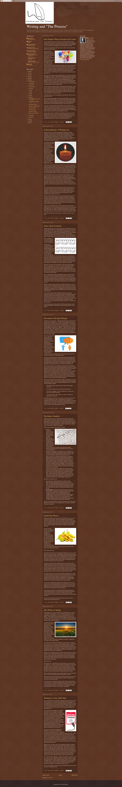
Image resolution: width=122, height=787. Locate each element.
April (30, 95)
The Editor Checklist (52, 416)
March (30, 97)
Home (60, 775)
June (30, 92)
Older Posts (75, 775)
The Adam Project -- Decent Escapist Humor (32, 55)
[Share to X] (68, 122)
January (30, 117)
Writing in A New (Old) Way (55, 698)
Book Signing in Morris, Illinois (33, 48)
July (30, 90)
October (30, 85)
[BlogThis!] (67, 122)
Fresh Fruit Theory (51, 515)
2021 (29, 80)
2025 (29, 73)
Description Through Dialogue (55, 318)
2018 (29, 122)
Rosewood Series (31, 47)
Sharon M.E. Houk (31, 61)
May (30, 93)
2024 (29, 74)
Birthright (30, 64)
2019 (29, 121)
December (31, 81)
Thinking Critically (31, 53)
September (31, 86)
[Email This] (66, 122)
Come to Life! (30, 65)
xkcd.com (30, 41)
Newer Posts (46, 775)
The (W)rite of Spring (52, 610)
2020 (29, 119)
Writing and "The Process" (47, 26)
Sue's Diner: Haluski (31, 39)
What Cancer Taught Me (32, 51)
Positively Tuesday (31, 44)
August (30, 88)
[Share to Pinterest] (71, 122)
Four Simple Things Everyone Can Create (60, 39)
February (30, 115)
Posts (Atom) (50, 777)
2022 (29, 78)
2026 (29, 71)
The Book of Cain (60, 166)
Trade (29, 42)
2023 (29, 76)
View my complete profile (84, 59)
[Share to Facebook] (70, 122)
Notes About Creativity (53, 226)
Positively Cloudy (31, 45)
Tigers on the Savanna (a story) (33, 62)
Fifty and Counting (31, 50)
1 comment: (61, 122)
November (31, 83)
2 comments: (61, 507)
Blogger (66, 784)
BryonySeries (30, 38)
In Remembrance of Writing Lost (56, 129)
